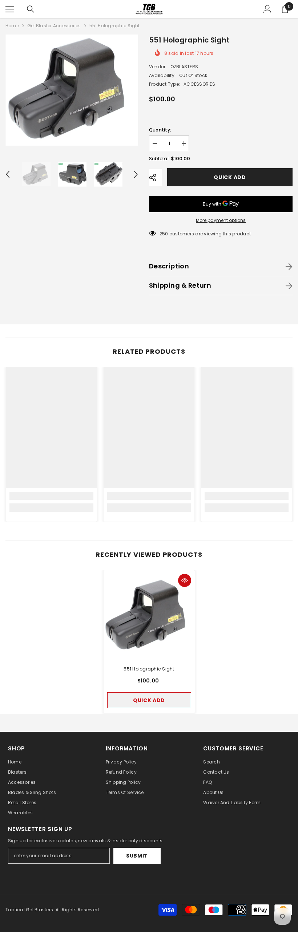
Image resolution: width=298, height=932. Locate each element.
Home (12, 26)
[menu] (9, 9)
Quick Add (230, 177)
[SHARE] (155, 177)
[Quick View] (184, 580)
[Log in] (267, 9)
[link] (51, 496)
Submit (137, 855)
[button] (7, 174)
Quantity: (160, 130)
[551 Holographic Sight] (149, 615)
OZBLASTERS (184, 67)
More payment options (221, 220)
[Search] (30, 9)
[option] (71, 90)
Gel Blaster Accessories (54, 26)
